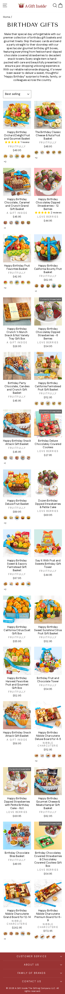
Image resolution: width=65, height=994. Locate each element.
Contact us (31, 981)
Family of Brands (32, 973)
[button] (5, 156)
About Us (31, 964)
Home (6, 17)
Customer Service (32, 956)
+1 (5, 228)
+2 (5, 161)
